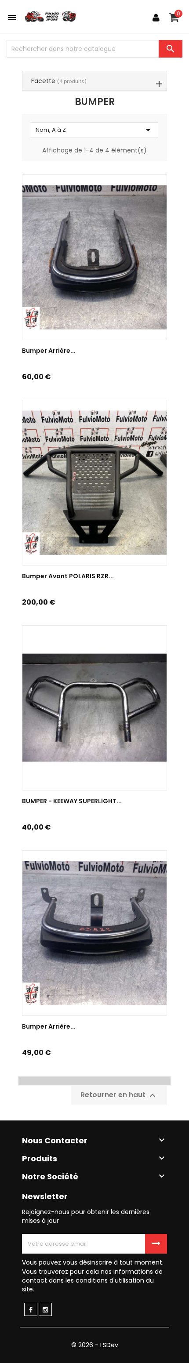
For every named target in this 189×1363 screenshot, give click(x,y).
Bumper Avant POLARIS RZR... (68, 576)
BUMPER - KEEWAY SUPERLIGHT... (72, 801)
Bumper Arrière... (49, 350)
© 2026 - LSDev (94, 1345)
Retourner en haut (119, 1095)
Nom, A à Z (94, 130)
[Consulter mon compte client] (156, 17)
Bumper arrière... (49, 1026)
